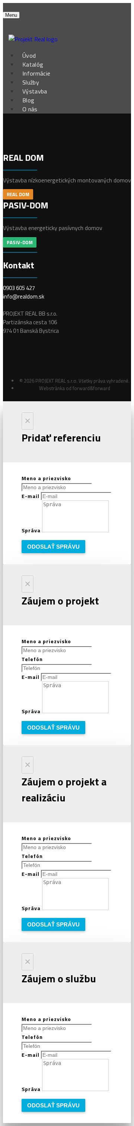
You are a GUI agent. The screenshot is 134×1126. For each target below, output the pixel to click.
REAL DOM (18, 194)
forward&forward (91, 388)
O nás (30, 109)
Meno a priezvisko (46, 478)
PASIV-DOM (20, 242)
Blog (28, 100)
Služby (30, 82)
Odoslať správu (53, 546)
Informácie (36, 73)
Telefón (32, 659)
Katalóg (32, 64)
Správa (32, 530)
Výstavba (34, 91)
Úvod (29, 55)
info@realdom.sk (23, 296)
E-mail (31, 496)
